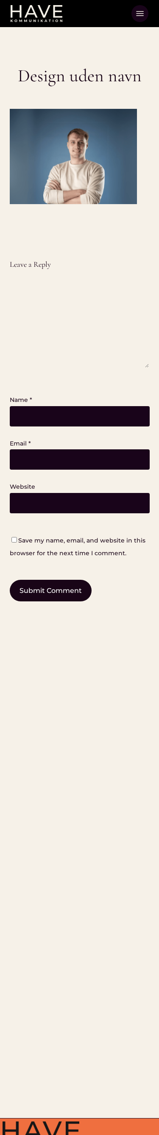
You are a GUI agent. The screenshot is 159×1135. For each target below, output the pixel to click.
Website (22, 486)
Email (20, 443)
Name (21, 400)
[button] (139, 13)
